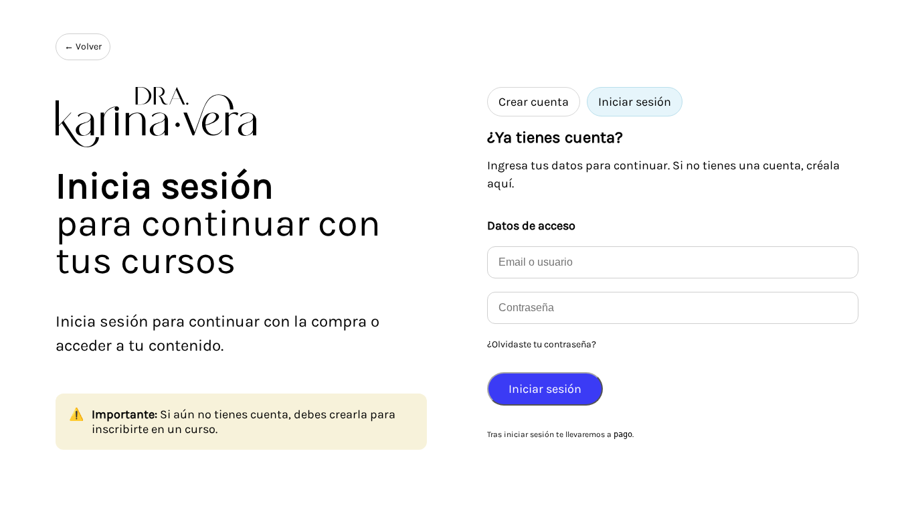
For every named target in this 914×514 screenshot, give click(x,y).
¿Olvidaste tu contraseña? (541, 344)
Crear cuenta (533, 101)
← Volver (83, 46)
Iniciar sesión (634, 101)
